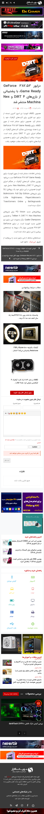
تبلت (32, 593)
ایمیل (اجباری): (17, 403)
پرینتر (32, 616)
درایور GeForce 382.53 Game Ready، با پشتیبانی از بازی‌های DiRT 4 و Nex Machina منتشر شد (22, 94)
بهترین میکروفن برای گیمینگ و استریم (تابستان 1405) (28, 551)
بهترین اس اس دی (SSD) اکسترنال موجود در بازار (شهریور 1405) (26, 542)
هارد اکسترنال (11, 628)
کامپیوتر (32, 581)
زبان (19, 413)
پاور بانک (11, 604)
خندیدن (11, 413)
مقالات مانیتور (38, 677)
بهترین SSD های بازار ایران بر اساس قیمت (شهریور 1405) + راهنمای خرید (27, 560)
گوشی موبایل (11, 581)
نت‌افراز (9, 777)
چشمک (25, 413)
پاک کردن (8, 413)
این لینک (32, 242)
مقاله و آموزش (38, 659)
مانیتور (32, 604)
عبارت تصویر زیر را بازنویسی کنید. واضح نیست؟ (23, 441)
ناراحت (22, 413)
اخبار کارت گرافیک (11, 58)
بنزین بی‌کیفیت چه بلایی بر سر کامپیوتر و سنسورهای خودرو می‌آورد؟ (27, 663)
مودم (11, 616)
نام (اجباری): (37, 403)
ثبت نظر (7, 460)
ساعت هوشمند (32, 628)
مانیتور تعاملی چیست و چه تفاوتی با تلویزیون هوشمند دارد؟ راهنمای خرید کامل (27, 681)
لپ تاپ (11, 593)
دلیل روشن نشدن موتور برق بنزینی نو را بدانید (28, 672)
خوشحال (14, 413)
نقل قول (6, 413)
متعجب (16, 413)
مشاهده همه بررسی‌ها (10, 694)
